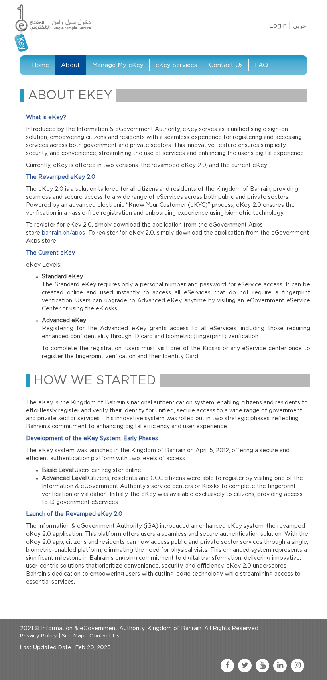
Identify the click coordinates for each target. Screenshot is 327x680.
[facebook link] (227, 665)
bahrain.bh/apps (63, 233)
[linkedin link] (280, 665)
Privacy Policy (38, 636)
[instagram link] (297, 665)
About (70, 65)
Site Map (73, 636)
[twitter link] (245, 665)
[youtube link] (262, 665)
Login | (280, 26)
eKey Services (176, 65)
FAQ (261, 65)
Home (40, 65)
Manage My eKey (118, 65)
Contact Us (226, 65)
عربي (300, 26)
